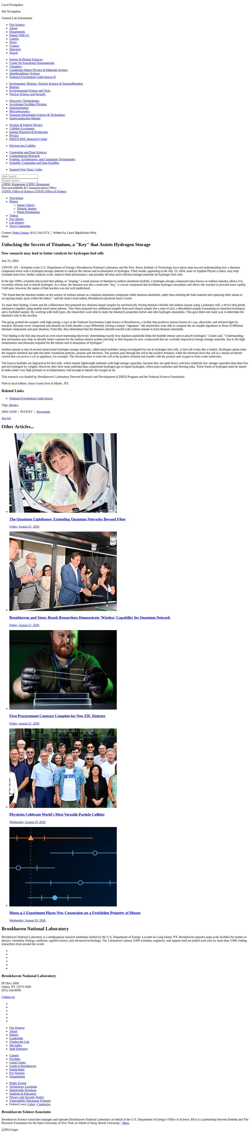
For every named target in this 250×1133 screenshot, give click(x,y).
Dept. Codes (34, 169)
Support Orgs (17, 169)
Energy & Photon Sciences (26, 59)
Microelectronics (19, 111)
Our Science (17, 24)
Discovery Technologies (24, 100)
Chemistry (15, 66)
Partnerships (16, 1069)
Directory (15, 49)
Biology (14, 87)
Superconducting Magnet (24, 118)
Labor (31, 1104)
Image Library (26, 205)
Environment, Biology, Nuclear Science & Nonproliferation (46, 83)
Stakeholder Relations (22, 1090)
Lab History (16, 222)
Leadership (16, 1038)
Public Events (17, 1083)
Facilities (14, 1059)
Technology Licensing (23, 1086)
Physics (14, 135)
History (14, 1034)
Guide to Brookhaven (22, 1066)
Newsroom (16, 198)
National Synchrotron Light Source (31, 398)
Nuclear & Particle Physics (25, 125)
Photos (13, 201)
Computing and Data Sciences (28, 152)
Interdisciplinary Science (24, 73)
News (13, 42)
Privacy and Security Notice (26, 1097)
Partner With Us (19, 35)
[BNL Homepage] (26, 184)
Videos (13, 215)
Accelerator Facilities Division (28, 104)
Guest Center (17, 1062)
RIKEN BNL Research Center (28, 139)
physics (13, 405)
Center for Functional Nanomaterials (31, 63)
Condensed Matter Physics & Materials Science (38, 70)
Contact (14, 45)
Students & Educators (22, 1093)
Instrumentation (19, 107)
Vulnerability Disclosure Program (30, 1100)
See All (6, 418)
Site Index (15, 1045)
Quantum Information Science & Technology (37, 115)
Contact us (8, 997)
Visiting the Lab (19, 1041)
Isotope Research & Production (28, 132)
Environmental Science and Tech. (30, 90)
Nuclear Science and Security (27, 94)
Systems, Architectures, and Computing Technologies (42, 159)
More (125, 1123)
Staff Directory (18, 1048)
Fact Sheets (16, 219)
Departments (17, 31)
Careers (14, 38)
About (13, 28)
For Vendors (17, 1073)
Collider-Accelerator (22, 128)
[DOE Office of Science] (34, 191)
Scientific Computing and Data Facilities (34, 163)
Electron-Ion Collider (22, 145)
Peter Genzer (21, 232)
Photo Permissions (28, 212)
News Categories (19, 226)
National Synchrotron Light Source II (32, 77)
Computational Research (24, 155)
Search (13, 52)
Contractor (43, 1104)
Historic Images (27, 208)
